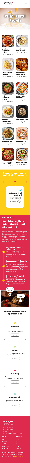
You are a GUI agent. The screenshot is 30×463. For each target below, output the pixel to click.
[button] (26, 181)
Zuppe (17, 443)
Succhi (17, 441)
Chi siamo (4, 441)
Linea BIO (18, 448)
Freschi (17, 439)
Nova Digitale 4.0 (18, 456)
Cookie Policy (5, 448)
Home (3, 439)
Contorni (18, 446)
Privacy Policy (5, 446)
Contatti (4, 443)
